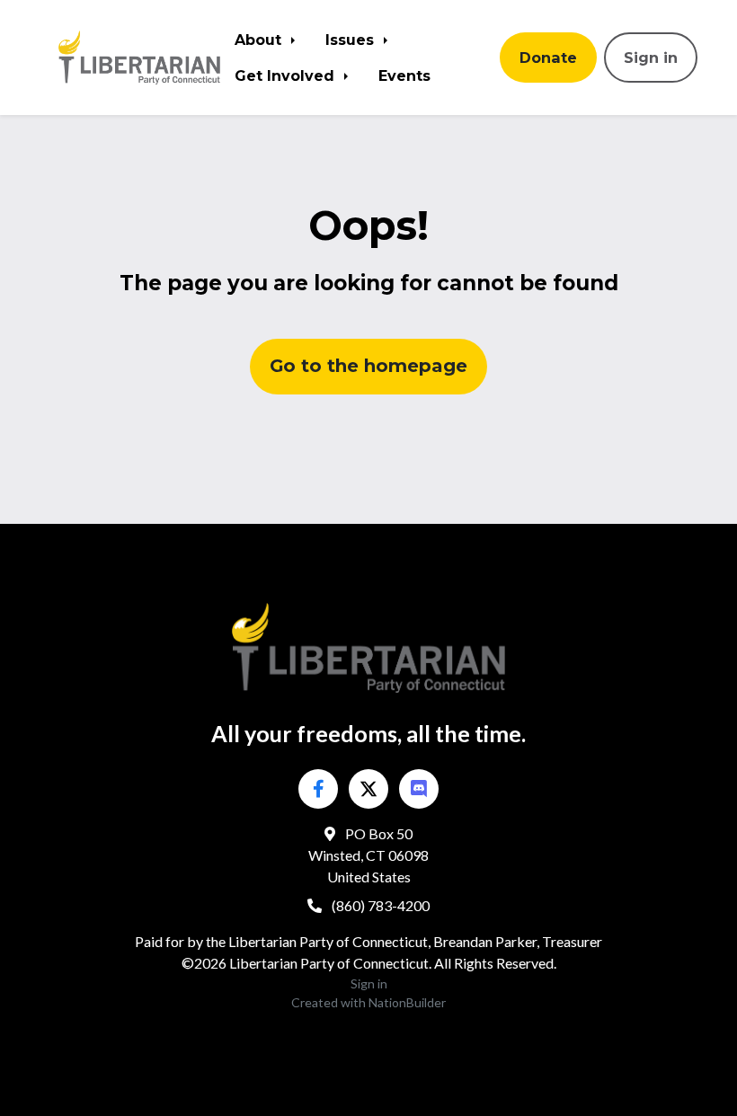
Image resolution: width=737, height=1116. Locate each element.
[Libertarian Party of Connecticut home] (139, 57)
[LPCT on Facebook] (318, 789)
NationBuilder (407, 1002)
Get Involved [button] (287, 75)
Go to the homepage (368, 365)
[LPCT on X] (368, 789)
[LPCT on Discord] (419, 789)
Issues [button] (351, 40)
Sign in (651, 57)
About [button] (260, 40)
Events (404, 75)
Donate (548, 57)
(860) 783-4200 (379, 905)
